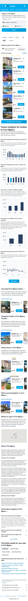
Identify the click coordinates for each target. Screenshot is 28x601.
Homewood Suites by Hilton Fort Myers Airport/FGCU (13, 573)
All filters (24, 53)
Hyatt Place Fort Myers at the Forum (9, 568)
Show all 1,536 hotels (6, 299)
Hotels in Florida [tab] (6, 551)
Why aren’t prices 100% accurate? (10, 590)
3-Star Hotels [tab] (5, 548)
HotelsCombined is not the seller (10, 585)
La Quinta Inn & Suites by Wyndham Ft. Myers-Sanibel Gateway (12, 565)
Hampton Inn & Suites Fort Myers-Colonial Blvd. (12, 563)
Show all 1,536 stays (6, 399)
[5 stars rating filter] (18, 56)
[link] (14, 121)
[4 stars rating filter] (12, 56)
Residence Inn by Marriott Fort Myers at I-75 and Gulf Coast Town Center (13, 571)
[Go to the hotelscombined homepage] (10, 6)
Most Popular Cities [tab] (16, 551)
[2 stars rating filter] (3, 56)
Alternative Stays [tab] (14, 548)
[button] (2, 6)
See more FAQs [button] (14, 539)
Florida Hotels (20, 596)
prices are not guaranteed (7, 581)
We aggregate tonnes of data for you (10, 587)
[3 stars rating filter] (7, 56)
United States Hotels (8, 596)
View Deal (21, 67)
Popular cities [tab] (5, 555)
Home (1, 596)
